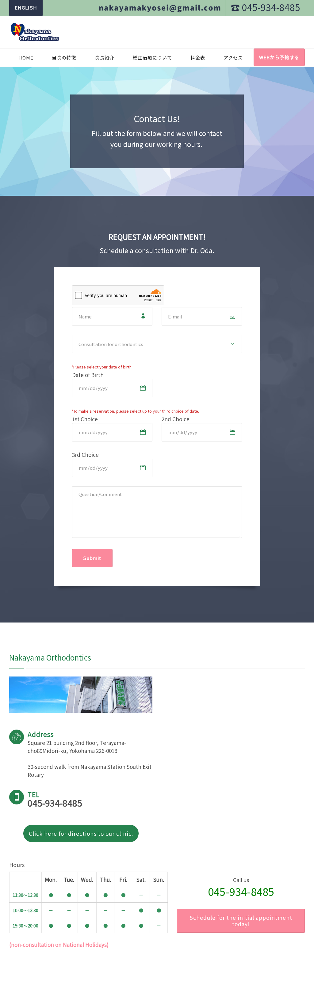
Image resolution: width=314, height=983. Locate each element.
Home (25, 57)
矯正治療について (152, 57)
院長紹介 (104, 57)
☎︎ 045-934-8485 (265, 7)
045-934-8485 (241, 891)
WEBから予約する (279, 57)
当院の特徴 (64, 57)
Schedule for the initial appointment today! (241, 921)
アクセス (233, 57)
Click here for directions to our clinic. (81, 833)
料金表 (197, 57)
